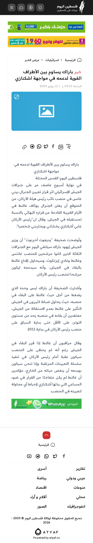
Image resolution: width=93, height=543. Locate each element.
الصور (41, 506)
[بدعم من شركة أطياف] (46, 531)
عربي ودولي (75, 478)
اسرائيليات (52, 60)
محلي (80, 497)
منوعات (79, 487)
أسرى (41, 468)
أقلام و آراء (38, 497)
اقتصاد (41, 487)
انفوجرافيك (76, 506)
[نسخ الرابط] (24, 147)
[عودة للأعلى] (46, 435)
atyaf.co (54, 537)
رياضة (41, 478)
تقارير (80, 468)
